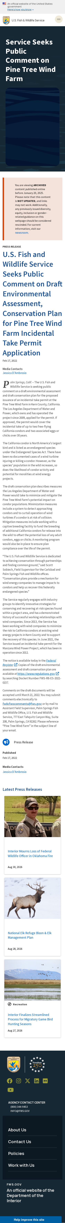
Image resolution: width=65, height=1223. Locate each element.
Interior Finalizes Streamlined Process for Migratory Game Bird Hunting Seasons (30, 1019)
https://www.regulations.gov (36, 674)
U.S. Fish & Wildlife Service (28, 20)
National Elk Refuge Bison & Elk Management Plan (29, 935)
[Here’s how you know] (32, 7)
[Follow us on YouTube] (11, 1090)
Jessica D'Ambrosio (15, 373)
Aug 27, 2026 (15, 1030)
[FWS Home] (6, 20)
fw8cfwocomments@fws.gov (22, 704)
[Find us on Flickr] (46, 1081)
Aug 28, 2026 (15, 948)
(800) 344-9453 (19, 1106)
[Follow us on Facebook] (11, 1081)
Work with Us (21, 1165)
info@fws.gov (19, 1111)
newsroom (21, 233)
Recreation (20, 1004)
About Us (17, 1130)
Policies (16, 1153)
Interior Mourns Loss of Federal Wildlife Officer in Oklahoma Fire (30, 853)
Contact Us (19, 1141)
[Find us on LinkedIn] (37, 1081)
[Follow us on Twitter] (29, 1081)
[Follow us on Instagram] (19, 1081)
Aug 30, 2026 (15, 867)
